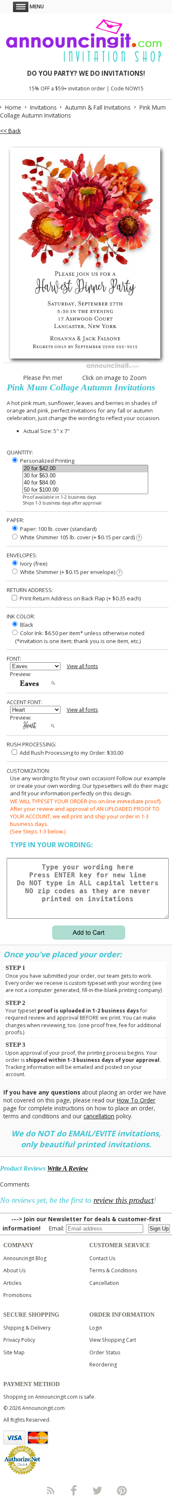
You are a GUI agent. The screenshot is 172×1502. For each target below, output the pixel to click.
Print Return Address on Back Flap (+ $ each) (79, 598)
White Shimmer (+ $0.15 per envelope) (69, 572)
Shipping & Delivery (27, 1327)
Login (95, 1327)
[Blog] (50, 1490)
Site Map (14, 1352)
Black (26, 624)
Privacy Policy (19, 1339)
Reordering (103, 1364)
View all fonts (82, 666)
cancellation (98, 1116)
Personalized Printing (46, 460)
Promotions (17, 1295)
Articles (12, 1283)
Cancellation (104, 1283)
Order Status (104, 1352)
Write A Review (67, 1168)
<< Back (10, 131)
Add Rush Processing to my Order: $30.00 (70, 752)
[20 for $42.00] (85, 468)
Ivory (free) (33, 563)
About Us (14, 1270)
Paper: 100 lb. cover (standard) (57, 529)
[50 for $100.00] (85, 490)
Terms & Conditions (113, 1270)
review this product (124, 1200)
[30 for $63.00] (85, 475)
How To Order (136, 1100)
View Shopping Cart (112, 1339)
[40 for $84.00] (85, 483)
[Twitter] (98, 1490)
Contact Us (102, 1258)
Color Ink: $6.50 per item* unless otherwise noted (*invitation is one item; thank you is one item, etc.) (77, 636)
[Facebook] (73, 1490)
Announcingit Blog (24, 1258)
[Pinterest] (121, 1490)
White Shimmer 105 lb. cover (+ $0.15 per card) (79, 537)
